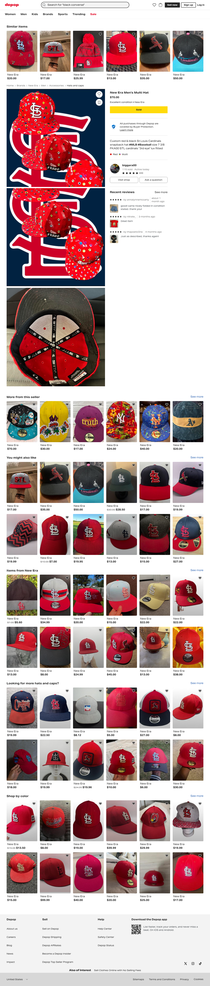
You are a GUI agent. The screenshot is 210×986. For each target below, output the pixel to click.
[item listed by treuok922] (55, 534)
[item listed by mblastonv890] (55, 595)
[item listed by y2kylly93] (188, 708)
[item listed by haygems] (88, 760)
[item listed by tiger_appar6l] (88, 708)
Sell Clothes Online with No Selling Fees (117, 970)
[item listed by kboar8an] (55, 482)
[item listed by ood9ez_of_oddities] (55, 872)
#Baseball (145, 144)
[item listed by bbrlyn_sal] (188, 534)
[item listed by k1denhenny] (22, 820)
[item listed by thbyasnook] (121, 708)
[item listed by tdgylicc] (188, 760)
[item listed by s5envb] (121, 595)
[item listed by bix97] (22, 647)
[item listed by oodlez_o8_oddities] (22, 534)
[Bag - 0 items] (160, 5)
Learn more (126, 130)
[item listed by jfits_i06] (22, 595)
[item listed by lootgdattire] (121, 534)
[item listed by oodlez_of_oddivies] (121, 820)
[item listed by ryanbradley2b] (88, 872)
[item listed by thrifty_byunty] (188, 647)
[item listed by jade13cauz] (121, 872)
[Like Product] (34, 34)
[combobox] (85, 5)
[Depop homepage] (12, 5)
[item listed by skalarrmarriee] (22, 482)
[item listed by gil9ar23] (154, 820)
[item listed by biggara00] (22, 421)
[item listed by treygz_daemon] (154, 872)
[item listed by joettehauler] (88, 820)
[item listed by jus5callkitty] (88, 534)
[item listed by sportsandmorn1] (154, 595)
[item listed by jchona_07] (188, 872)
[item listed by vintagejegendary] (22, 872)
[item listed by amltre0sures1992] (55, 760)
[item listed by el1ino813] (88, 482)
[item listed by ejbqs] (154, 708)
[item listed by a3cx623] (188, 595)
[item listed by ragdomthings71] (121, 647)
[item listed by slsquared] (154, 482)
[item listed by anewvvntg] (22, 760)
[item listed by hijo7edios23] (121, 482)
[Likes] (154, 5)
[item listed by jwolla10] (55, 708)
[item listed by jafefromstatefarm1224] (154, 534)
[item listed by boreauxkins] (88, 647)
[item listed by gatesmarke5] (154, 760)
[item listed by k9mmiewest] (154, 647)
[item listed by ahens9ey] (188, 820)
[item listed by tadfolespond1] (22, 708)
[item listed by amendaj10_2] (55, 647)
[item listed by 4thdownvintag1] (88, 595)
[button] (145, 173)
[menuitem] (10, 14)
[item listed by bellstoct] (121, 760)
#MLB (133, 144)
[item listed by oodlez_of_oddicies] (188, 482)
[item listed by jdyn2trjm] (55, 820)
